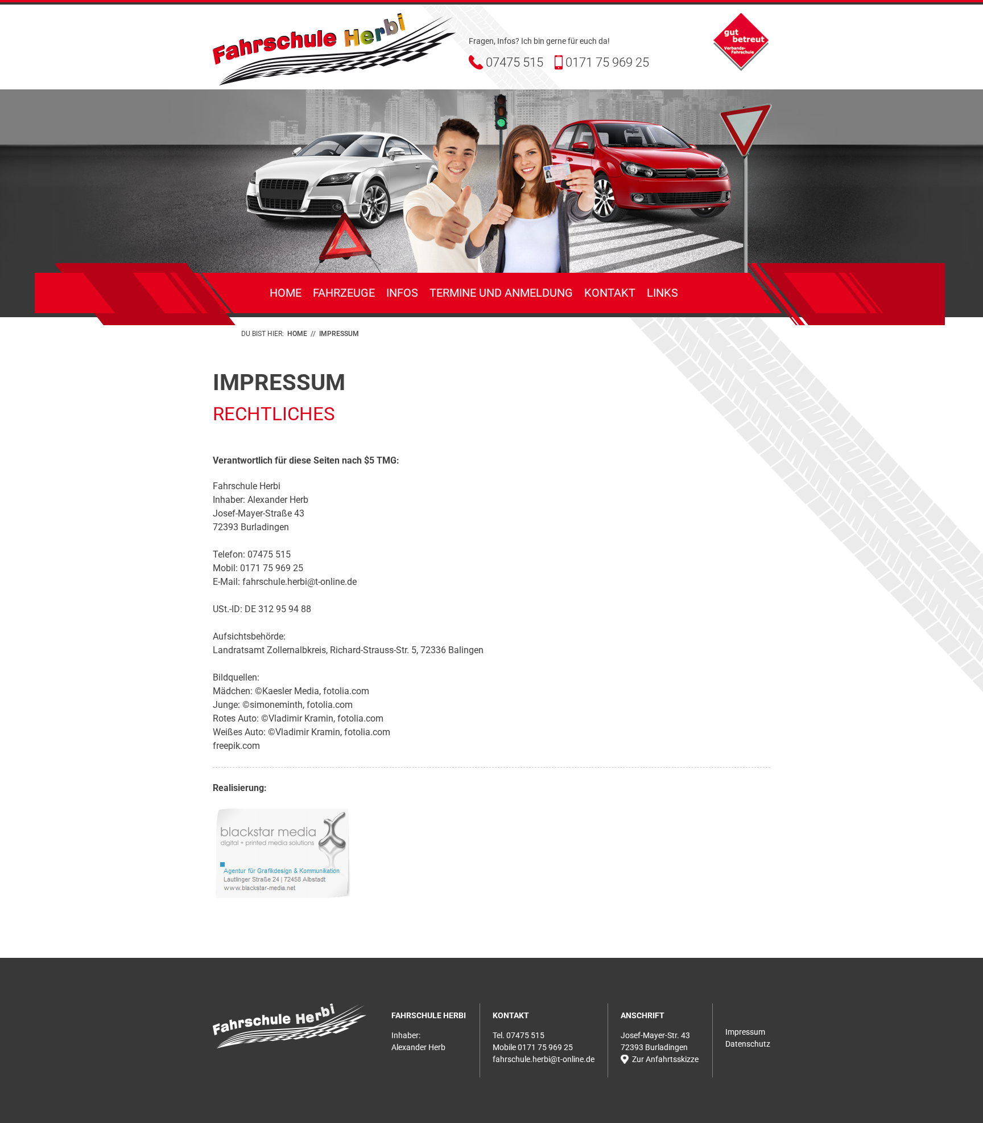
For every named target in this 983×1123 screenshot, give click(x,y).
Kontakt (609, 293)
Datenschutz (747, 1043)
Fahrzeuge (344, 293)
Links (662, 293)
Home (285, 293)
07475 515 (514, 62)
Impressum (745, 1031)
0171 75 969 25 (607, 62)
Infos (402, 293)
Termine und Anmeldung (501, 293)
